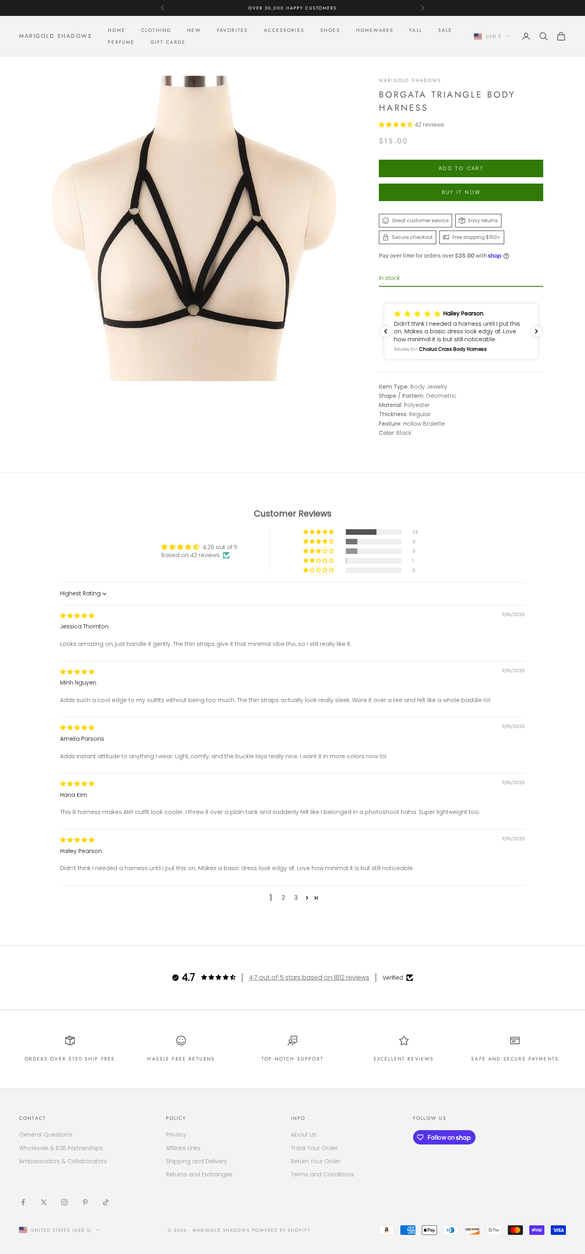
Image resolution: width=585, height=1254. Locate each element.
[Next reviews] (536, 331)
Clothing (156, 30)
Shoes (330, 30)
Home (116, 30)
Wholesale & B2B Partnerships (61, 1148)
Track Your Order (314, 1148)
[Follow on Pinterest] (85, 1202)
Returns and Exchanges (199, 1174)
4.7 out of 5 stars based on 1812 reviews (309, 977)
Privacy (176, 1135)
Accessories (284, 30)
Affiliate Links (183, 1148)
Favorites (232, 30)
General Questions (45, 1135)
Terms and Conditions (322, 1174)
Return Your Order (316, 1161)
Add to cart (461, 168)
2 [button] (283, 898)
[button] (397, 125)
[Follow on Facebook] (23, 1202)
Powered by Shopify (281, 1230)
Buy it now (461, 192)
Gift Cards (167, 42)
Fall (416, 30)
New (194, 30)
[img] (77, 616)
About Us (303, 1135)
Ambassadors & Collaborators (63, 1161)
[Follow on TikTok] (106, 1202)
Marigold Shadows (410, 80)
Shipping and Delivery (196, 1161)
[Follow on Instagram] (64, 1202)
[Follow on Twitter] (44, 1202)
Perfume (121, 42)
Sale (445, 30)
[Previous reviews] (385, 331)
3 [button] (296, 898)
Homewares (375, 30)
